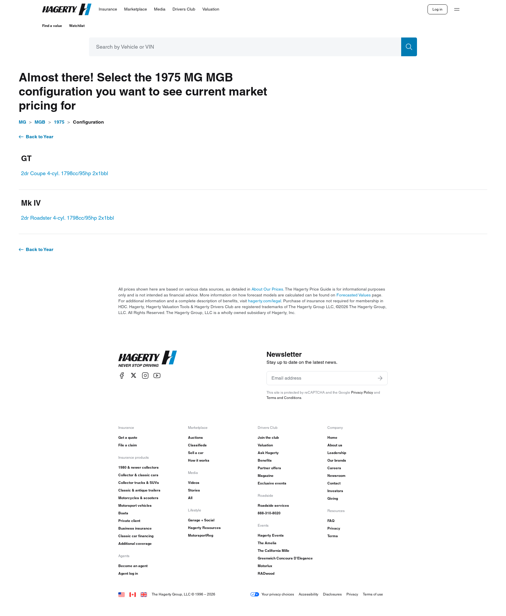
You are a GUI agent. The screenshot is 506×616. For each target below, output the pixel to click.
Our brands (336, 460)
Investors (335, 491)
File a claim (127, 445)
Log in (437, 9)
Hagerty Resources (204, 528)
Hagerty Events (271, 535)
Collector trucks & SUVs (138, 482)
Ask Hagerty (268, 453)
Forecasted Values (353, 295)
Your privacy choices (277, 594)
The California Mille (273, 550)
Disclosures (332, 594)
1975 (59, 122)
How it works (198, 460)
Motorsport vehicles (135, 505)
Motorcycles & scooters (138, 498)
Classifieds (197, 445)
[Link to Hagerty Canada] (132, 594)
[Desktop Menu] (456, 9)
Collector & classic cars (138, 475)
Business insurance (135, 528)
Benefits (265, 460)
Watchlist (77, 26)
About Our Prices (267, 289)
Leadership (336, 453)
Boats (123, 513)
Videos (193, 482)
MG (22, 122)
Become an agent (133, 566)
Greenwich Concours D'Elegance (285, 558)
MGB (40, 122)
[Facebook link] (122, 375)
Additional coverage (135, 543)
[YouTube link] (157, 375)
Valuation (265, 445)
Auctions (195, 437)
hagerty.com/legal (264, 300)
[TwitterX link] (133, 375)
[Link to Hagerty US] (121, 594)
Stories (194, 490)
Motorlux (265, 566)
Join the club (268, 437)
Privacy (333, 528)
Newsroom (336, 475)
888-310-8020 (269, 513)
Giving (332, 498)
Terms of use (373, 594)
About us (334, 445)
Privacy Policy (362, 392)
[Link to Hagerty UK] (144, 594)
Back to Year (39, 136)
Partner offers (269, 468)
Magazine (265, 475)
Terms (332, 536)
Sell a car (196, 453)
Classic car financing (135, 536)
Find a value (52, 26)
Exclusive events (272, 483)
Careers (334, 468)
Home (332, 437)
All (190, 498)
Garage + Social (201, 520)
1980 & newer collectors (138, 467)
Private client (129, 521)
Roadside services (273, 505)
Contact (334, 483)
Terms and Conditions (283, 398)
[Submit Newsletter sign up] (380, 378)
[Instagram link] (145, 375)
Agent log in (128, 573)
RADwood (266, 573)
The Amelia (267, 543)
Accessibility (308, 594)
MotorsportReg (200, 535)
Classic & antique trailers (139, 490)
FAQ (330, 521)
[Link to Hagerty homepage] (147, 359)
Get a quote (127, 437)
